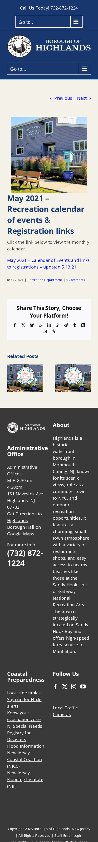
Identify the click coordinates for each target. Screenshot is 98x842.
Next (82, 98)
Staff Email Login (68, 835)
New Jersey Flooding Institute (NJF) (25, 779)
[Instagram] (73, 686)
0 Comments (75, 280)
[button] (10, 377)
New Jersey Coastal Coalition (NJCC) (24, 759)
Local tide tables (24, 693)
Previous (63, 98)
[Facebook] (55, 686)
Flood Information (25, 746)
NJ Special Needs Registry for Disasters (24, 732)
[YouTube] (83, 686)
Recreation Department (45, 280)
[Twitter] (64, 686)
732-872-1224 (64, 8)
